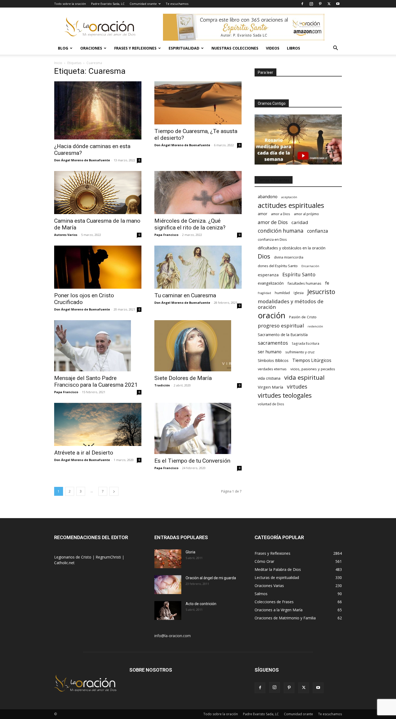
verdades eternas (272, 369)
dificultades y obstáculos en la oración (291, 247)
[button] (335, 48)
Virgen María (270, 387)
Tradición (162, 385)
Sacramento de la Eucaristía (283, 334)
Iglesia (299, 293)
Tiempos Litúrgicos (311, 360)
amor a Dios (280, 213)
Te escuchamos (177, 4)
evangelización (271, 283)
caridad (299, 222)
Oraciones (91, 48)
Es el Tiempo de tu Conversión (192, 461)
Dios (264, 256)
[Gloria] (167, 558)
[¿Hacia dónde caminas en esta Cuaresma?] (97, 110)
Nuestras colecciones (234, 48)
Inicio (58, 63)
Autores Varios (65, 235)
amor (262, 213)
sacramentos (273, 343)
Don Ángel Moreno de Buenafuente (82, 160)
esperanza (268, 274)
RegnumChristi (109, 557)
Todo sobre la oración (70, 4)
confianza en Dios (272, 239)
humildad (282, 292)
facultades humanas (304, 283)
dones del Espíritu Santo (278, 265)
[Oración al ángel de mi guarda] (167, 584)
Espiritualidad (184, 48)
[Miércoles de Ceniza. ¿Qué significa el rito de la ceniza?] (198, 192)
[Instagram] (311, 4)
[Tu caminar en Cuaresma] (198, 267)
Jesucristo (321, 292)
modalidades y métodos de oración (291, 304)
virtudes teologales (285, 395)
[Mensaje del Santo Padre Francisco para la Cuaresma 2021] (97, 345)
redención (315, 326)
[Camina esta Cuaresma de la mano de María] (97, 192)
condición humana (280, 230)
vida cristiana (269, 378)
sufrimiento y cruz (300, 352)
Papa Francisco (166, 235)
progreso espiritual (281, 325)
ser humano (270, 352)
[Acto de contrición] (167, 610)
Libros (293, 48)
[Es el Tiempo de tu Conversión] (198, 428)
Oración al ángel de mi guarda (211, 578)
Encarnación (310, 266)
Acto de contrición (201, 604)
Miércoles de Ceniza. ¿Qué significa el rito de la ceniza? (189, 224)
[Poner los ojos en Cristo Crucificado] (97, 267)
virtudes (297, 386)
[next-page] (114, 491)
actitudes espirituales (291, 205)
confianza (317, 231)
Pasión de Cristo (303, 317)
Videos (272, 48)
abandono (267, 197)
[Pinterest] (320, 4)
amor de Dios (273, 222)
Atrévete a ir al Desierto (83, 452)
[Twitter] (329, 4)
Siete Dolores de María (183, 378)
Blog (63, 48)
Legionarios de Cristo (73, 557)
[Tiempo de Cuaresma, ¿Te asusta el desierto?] (198, 102)
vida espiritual (304, 377)
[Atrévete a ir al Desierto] (97, 424)
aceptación (289, 197)
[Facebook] (302, 4)
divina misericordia (288, 257)
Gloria (190, 552)
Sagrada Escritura (305, 343)
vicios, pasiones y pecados (312, 369)
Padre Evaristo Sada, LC (107, 4)
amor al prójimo (306, 213)
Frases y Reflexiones (135, 48)
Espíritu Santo (298, 274)
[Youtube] (338, 4)
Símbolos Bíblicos (273, 360)
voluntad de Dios (271, 404)
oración (271, 315)
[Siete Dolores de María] (198, 345)
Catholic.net (64, 562)
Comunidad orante (143, 4)
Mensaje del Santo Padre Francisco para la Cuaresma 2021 (96, 381)
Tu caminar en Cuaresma (185, 295)
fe (327, 283)
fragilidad (264, 293)
